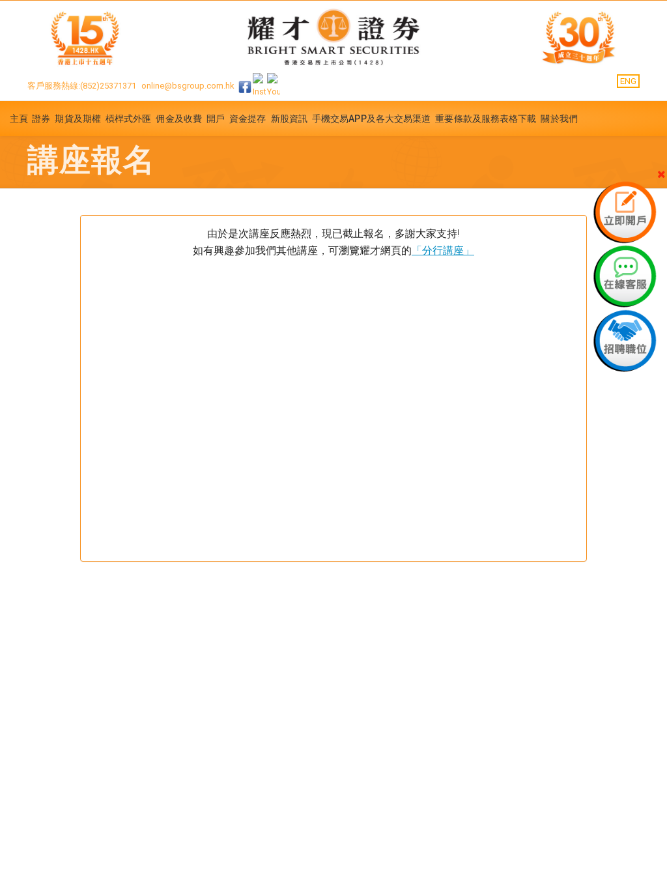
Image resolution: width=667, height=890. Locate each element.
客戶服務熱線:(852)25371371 (81, 86)
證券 (41, 118)
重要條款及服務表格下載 (485, 118)
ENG (628, 81)
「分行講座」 (443, 250)
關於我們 (559, 118)
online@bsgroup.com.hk (187, 86)
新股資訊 (289, 118)
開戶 (215, 118)
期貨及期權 (78, 118)
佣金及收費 (179, 118)
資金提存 (247, 118)
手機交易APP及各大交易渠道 (371, 118)
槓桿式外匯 (129, 118)
